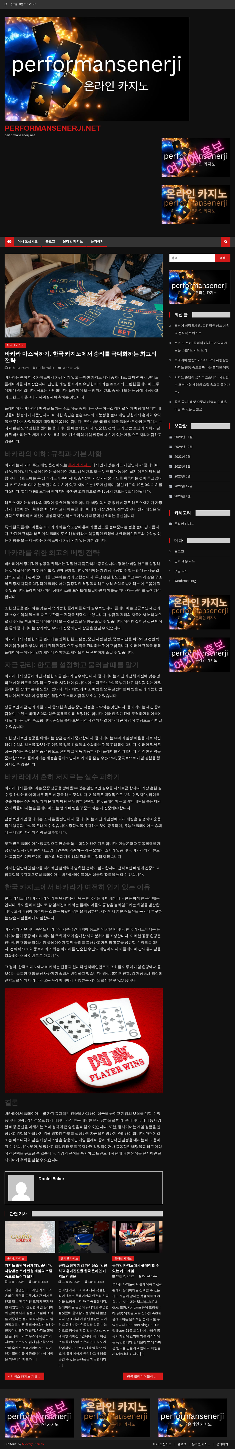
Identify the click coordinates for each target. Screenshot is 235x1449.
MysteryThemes (33, 1444)
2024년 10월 (183, 447)
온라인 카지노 (73, 241)
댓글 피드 (181, 571)
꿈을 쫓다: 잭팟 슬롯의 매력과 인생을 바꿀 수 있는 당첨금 (200, 405)
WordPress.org (185, 581)
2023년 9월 (182, 456)
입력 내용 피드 (184, 561)
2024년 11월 (183, 437)
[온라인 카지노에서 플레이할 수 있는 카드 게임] (137, 1236)
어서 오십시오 (28, 241)
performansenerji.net (53, 128)
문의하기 (97, 241)
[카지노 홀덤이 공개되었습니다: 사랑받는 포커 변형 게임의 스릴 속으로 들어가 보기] (30, 1236)
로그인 (179, 551)
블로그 (50, 241)
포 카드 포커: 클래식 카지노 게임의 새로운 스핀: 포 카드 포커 (201, 346)
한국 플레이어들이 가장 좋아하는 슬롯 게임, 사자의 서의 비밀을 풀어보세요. (145, 1376)
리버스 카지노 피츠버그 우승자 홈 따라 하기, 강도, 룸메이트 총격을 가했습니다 (27, 1376)
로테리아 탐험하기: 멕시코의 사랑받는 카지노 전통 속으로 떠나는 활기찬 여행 (201, 363)
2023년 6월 (182, 476)
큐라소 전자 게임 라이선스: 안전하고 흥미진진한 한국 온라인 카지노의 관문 (83, 1271)
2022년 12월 (183, 486)
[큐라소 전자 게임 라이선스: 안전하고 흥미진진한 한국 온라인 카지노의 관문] (84, 1236)
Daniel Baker (45, 368)
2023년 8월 (182, 466)
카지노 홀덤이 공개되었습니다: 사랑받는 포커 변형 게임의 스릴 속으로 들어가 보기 (28, 1271)
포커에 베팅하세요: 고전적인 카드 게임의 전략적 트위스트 (201, 329)
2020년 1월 (182, 496)
